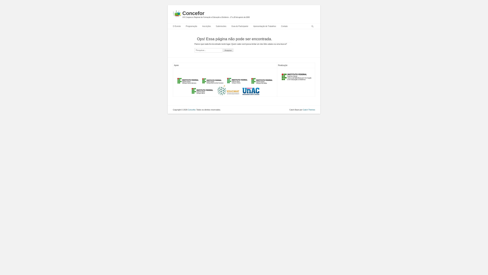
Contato (284, 26)
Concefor (193, 13)
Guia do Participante (239, 26)
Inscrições (206, 26)
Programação (191, 26)
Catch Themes (309, 110)
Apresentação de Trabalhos (264, 26)
